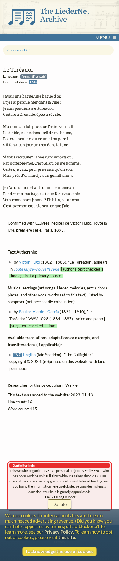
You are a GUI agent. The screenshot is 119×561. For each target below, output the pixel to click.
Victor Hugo (29, 262)
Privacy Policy (58, 531)
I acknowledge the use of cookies (60, 551)
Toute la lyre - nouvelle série (36, 269)
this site (67, 537)
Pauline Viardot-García (39, 312)
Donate (59, 504)
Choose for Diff (18, 50)
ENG (33, 82)
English (29, 355)
